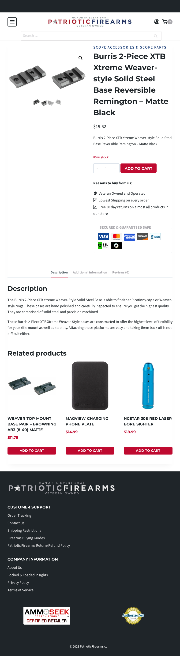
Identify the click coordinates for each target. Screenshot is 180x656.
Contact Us (16, 523)
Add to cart (138, 168)
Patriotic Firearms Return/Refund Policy (39, 545)
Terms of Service (21, 590)
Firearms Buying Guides (26, 538)
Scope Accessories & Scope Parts (130, 47)
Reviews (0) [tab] (120, 272)
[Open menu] (12, 21)
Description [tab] (59, 272)
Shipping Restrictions (24, 530)
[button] (80, 58)
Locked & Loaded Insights (28, 575)
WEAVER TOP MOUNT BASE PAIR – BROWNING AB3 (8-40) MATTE (32, 424)
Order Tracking (19, 515)
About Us (15, 567)
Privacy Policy (18, 582)
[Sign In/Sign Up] (156, 22)
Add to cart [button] (32, 450)
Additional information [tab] (90, 272)
